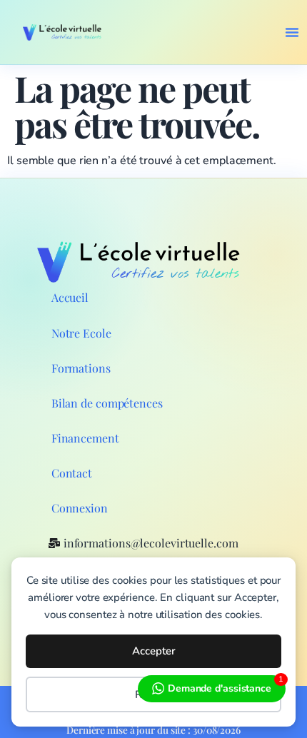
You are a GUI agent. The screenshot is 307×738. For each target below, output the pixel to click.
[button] (292, 32)
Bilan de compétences (107, 402)
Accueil (70, 297)
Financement (85, 437)
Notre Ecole (81, 332)
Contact (71, 472)
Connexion (79, 507)
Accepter (154, 651)
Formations (81, 367)
